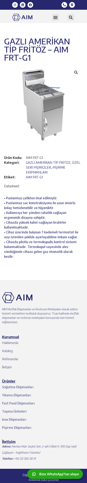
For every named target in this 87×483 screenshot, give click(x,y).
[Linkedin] (22, 5)
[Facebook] (30, 5)
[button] (55, 17)
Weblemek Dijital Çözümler (44, 479)
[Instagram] (15, 5)
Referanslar (10, 359)
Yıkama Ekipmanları (16, 395)
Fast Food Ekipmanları (18, 403)
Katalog (7, 351)
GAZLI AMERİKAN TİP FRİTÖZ (48, 163)
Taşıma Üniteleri (14, 411)
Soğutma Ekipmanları (18, 387)
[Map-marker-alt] (72, 5)
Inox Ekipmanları (14, 419)
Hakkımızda (10, 343)
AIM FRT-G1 (34, 177)
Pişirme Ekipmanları (16, 428)
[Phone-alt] (64, 5)
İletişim (7, 367)
